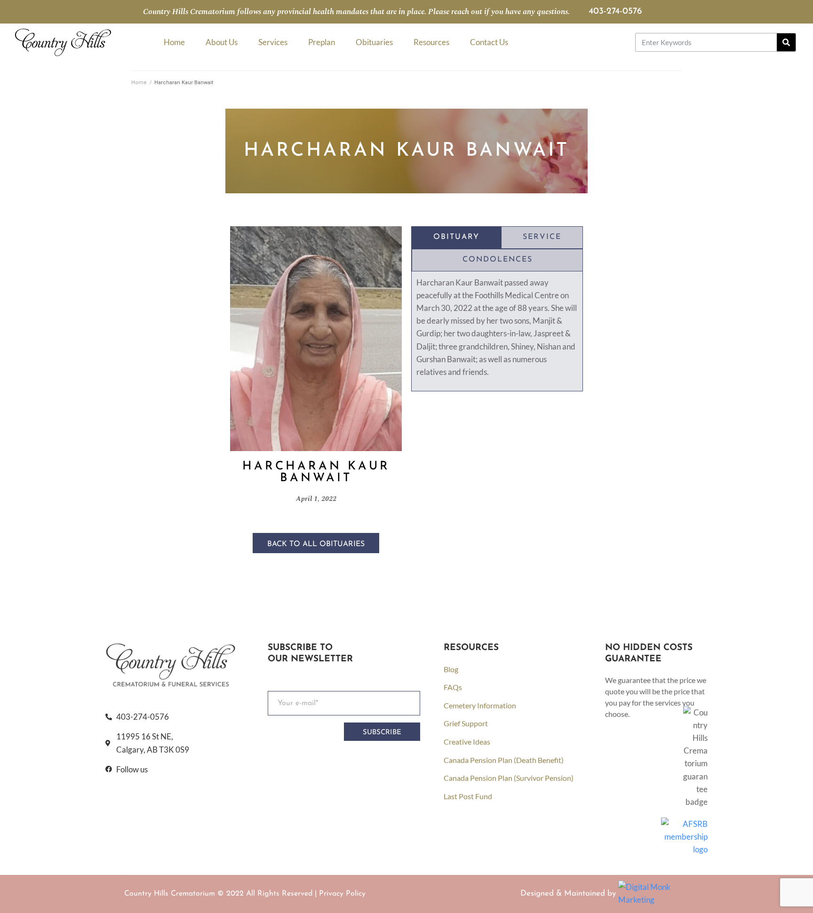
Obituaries (374, 42)
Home (174, 42)
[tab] (456, 237)
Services (272, 42)
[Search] (786, 42)
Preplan (321, 42)
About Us (222, 42)
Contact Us (489, 42)
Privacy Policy (342, 893)
